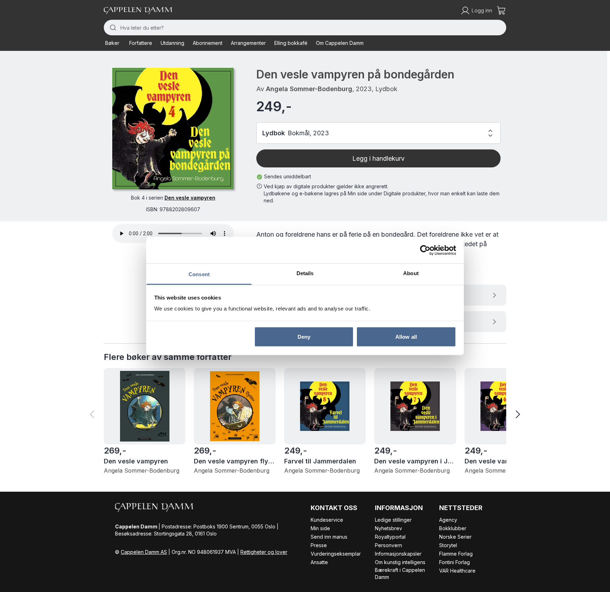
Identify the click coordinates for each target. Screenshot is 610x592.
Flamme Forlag (456, 554)
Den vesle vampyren (190, 198)
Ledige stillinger (393, 520)
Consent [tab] (199, 274)
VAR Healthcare (457, 571)
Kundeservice (327, 520)
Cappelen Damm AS (144, 552)
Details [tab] (305, 273)
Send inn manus (329, 537)
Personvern (388, 545)
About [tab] (411, 273)
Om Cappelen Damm (340, 43)
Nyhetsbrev (388, 528)
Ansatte (319, 562)
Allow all (406, 336)
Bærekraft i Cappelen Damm (400, 573)
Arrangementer (248, 43)
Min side (320, 528)
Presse (319, 545)
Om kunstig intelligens (400, 562)
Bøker (112, 43)
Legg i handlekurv (378, 158)
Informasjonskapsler (398, 554)
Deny (304, 336)
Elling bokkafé (290, 43)
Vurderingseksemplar (336, 554)
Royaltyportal (390, 537)
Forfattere (140, 43)
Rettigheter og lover (263, 552)
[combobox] (305, 27)
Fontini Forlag (454, 562)
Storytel (448, 545)
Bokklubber (452, 528)
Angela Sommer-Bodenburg (309, 89)
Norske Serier (455, 537)
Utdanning (172, 43)
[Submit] (112, 27)
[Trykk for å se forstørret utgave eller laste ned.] (173, 128)
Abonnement (207, 43)
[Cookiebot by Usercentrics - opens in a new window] (425, 250)
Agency (448, 520)
